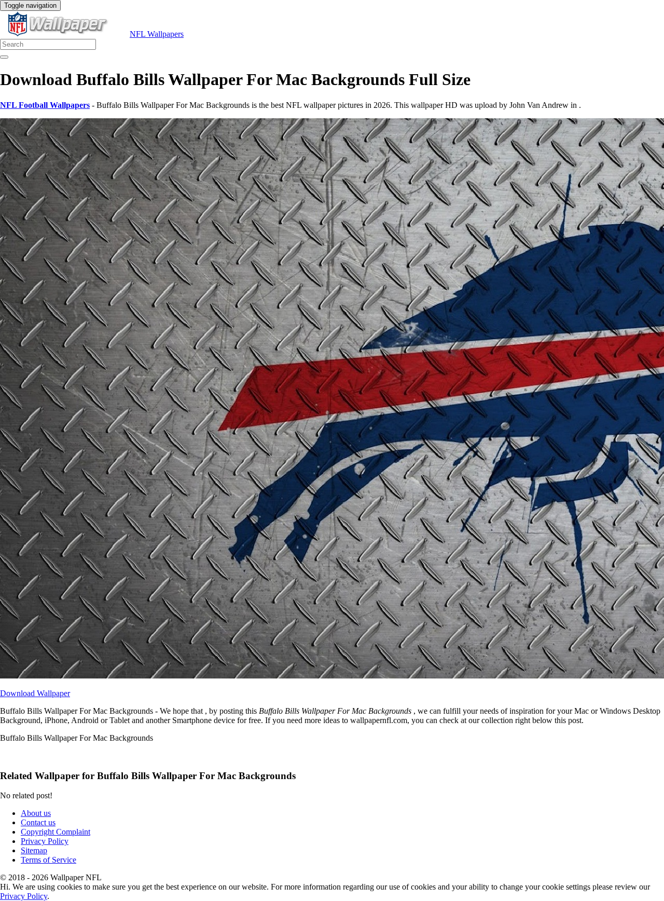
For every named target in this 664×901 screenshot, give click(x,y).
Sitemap (34, 850)
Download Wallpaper (35, 693)
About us (36, 813)
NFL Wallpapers (157, 34)
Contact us (38, 822)
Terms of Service (48, 859)
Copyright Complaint (55, 831)
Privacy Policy (44, 841)
